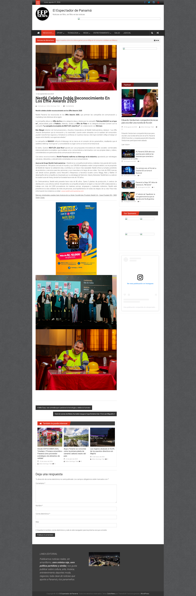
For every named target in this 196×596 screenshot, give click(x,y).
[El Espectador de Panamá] (38, 33)
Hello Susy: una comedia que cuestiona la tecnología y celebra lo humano (64, 408)
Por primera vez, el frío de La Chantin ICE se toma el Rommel (146, 170)
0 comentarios (69, 106)
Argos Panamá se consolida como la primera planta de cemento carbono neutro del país (75, 452)
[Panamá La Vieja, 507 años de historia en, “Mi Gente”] (128, 184)
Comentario (40, 483)
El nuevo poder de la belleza (65, 40)
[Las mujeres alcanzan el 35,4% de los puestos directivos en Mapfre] (102, 437)
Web (37, 522)
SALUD (117, 33)
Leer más (125, 145)
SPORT (59, 33)
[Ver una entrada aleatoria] (158, 33)
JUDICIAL (127, 33)
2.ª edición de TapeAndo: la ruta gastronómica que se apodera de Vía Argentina (145, 196)
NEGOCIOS (47, 33)
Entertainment (127, 115)
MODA (85, 33)
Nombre (39, 505)
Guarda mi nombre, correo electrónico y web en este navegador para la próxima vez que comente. (72, 530)
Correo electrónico (43, 514)
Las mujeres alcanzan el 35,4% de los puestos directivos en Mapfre (102, 451)
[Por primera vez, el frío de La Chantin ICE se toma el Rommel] (128, 170)
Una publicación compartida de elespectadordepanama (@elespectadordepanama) (153, 307)
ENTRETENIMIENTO (101, 33)
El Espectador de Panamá (72, 10)
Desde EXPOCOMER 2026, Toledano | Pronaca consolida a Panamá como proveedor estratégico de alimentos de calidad (49, 453)
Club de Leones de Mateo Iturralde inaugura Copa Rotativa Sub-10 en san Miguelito (84, 414)
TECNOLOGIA (73, 33)
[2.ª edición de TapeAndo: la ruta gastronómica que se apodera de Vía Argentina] (128, 196)
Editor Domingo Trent (45, 464)
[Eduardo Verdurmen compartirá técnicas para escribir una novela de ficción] (140, 103)
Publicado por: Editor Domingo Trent (48, 106)
